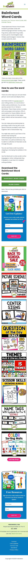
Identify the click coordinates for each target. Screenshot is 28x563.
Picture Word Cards (8, 80)
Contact (14, 541)
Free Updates (14, 543)
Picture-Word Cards (17, 20)
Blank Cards (14, 184)
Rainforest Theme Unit (15, 82)
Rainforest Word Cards (14, 178)
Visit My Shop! (14, 459)
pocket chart (18, 101)
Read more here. (17, 534)
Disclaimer (14, 548)
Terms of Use (14, 546)
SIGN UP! (14, 236)
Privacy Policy (14, 550)
